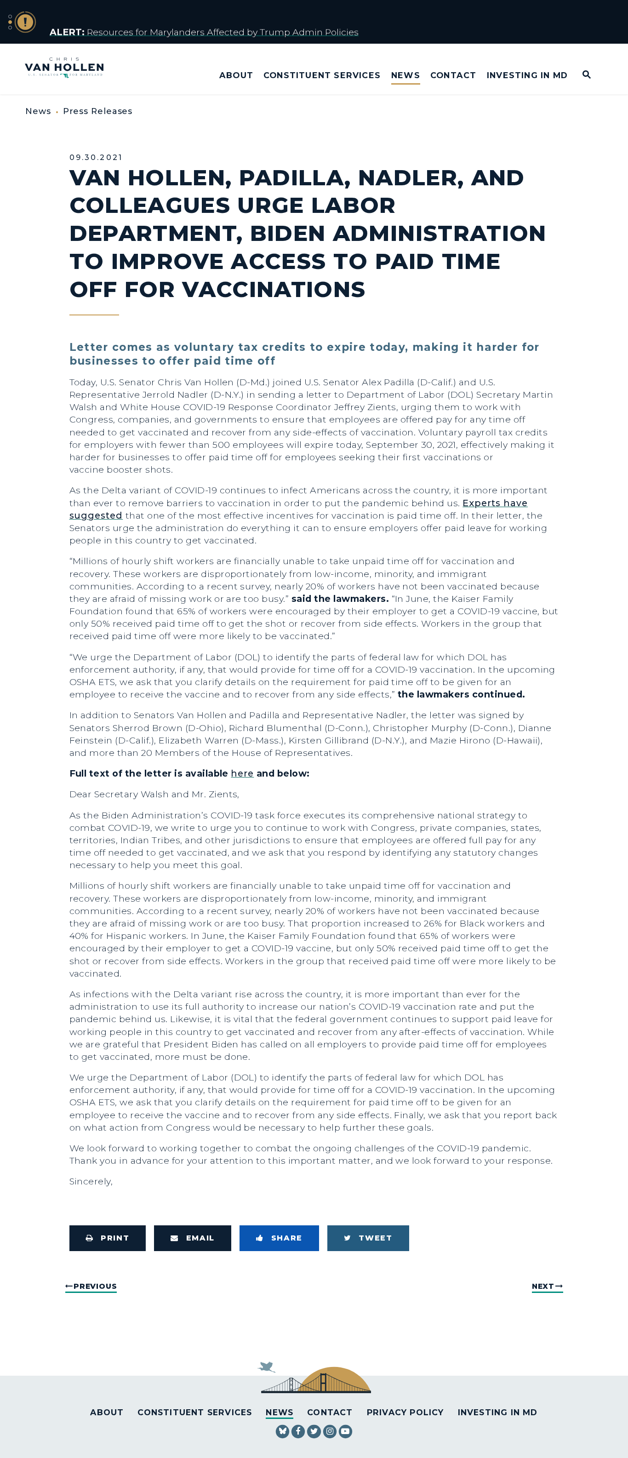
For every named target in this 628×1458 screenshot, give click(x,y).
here (242, 773)
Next (543, 1286)
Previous (95, 1286)
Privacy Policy (405, 1412)
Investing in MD (527, 75)
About (236, 75)
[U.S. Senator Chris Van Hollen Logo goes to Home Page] (70, 68)
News (405, 75)
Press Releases (98, 111)
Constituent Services (322, 75)
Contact (453, 75)
